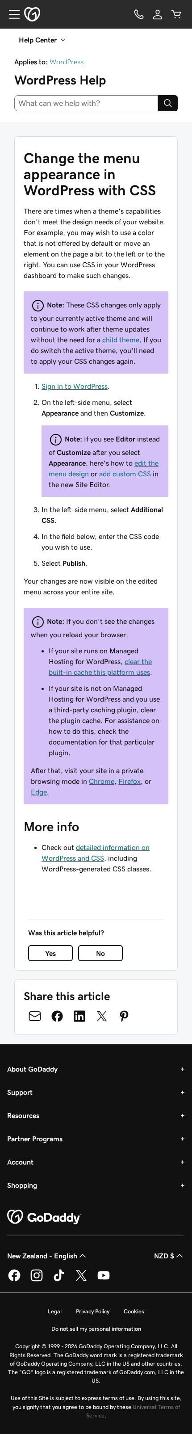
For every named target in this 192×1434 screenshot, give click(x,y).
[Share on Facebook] (57, 1016)
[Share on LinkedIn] (79, 1016)
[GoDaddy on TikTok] (59, 1279)
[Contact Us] (138, 14)
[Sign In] (157, 14)
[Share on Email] (35, 1016)
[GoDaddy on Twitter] (81, 1279)
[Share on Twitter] (102, 1016)
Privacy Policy (92, 1311)
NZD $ (164, 1255)
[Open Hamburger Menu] (10, 14)
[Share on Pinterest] (124, 1016)
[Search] (168, 103)
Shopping (22, 1185)
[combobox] (86, 103)
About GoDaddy (32, 1068)
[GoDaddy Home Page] (44, 1217)
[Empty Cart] (176, 14)
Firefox (129, 781)
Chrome (101, 781)
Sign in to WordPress (75, 386)
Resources (23, 1115)
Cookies (134, 1311)
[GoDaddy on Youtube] (103, 1279)
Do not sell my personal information (96, 1329)
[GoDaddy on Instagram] (36, 1279)
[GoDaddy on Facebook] (14, 1279)
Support (20, 1092)
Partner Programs (35, 1138)
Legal (55, 1311)
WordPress (66, 61)
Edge (39, 791)
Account (20, 1161)
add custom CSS (125, 473)
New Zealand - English (42, 1255)
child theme (120, 339)
